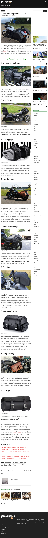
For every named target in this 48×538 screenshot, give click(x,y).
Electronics (36, 158)
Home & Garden (37, 199)
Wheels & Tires (37, 277)
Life (34, 213)
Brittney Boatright (5, 15)
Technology (3, 5)
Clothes (35, 147)
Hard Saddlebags (15, 462)
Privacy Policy (3, 533)
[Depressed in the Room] (40, 84)
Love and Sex (36, 216)
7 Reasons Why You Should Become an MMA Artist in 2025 (24, 471)
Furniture (36, 177)
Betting (35, 120)
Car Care (35, 135)
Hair (34, 190)
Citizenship (36, 145)
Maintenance (36, 218)
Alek (33, 48)
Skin (34, 248)
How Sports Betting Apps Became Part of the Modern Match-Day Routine (39, 103)
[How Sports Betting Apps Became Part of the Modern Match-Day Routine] (40, 96)
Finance (35, 171)
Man (35, 220)
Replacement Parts (38, 245)
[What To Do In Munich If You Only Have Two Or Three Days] (40, 70)
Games (35, 181)
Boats (35, 130)
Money (35, 228)
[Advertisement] (40, 24)
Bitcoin (35, 126)
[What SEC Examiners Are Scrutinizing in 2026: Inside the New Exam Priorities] (40, 39)
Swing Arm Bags (4, 465)
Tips (34, 263)
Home (2, 9)
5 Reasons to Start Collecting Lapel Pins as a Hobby (15, 501)
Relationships (36, 243)
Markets (35, 224)
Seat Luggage (8, 464)
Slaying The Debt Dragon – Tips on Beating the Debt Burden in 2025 (7, 472)
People (35, 239)
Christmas (36, 143)
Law (34, 209)
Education (36, 156)
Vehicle (35, 271)
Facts (35, 164)
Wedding (35, 275)
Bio (34, 122)
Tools (35, 265)
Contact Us (3, 529)
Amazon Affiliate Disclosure (6, 527)
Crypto (35, 151)
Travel (8, 5)
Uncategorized (37, 269)
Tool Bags (14, 465)
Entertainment (24, 1)
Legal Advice (36, 211)
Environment (36, 162)
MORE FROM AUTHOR (15, 489)
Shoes (35, 247)
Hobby (35, 196)
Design (35, 152)
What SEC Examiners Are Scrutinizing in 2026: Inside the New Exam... (39, 46)
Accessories (6, 9)
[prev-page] (1, 506)
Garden (35, 184)
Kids (34, 207)
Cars (35, 137)
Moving (35, 231)
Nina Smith (35, 63)
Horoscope (36, 201)
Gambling (36, 179)
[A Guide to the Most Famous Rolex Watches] (26, 495)
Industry (35, 205)
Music (35, 233)
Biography (36, 124)
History (35, 194)
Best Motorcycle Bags (7, 462)
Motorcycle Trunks (23, 462)
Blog (34, 128)
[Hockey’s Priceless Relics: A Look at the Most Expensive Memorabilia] (5, 495)
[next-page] (3, 506)
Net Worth (38, 1)
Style (35, 254)
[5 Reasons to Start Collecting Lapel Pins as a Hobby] (16, 495)
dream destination (17, 432)
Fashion (35, 167)
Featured (35, 169)
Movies (35, 230)
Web (35, 273)
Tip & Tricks (36, 262)
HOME (14, 1)
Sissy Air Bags (14, 464)
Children (35, 141)
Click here (5, 51)
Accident (35, 115)
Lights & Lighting (37, 215)
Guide (35, 188)
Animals (35, 117)
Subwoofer (36, 256)
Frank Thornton (35, 77)
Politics (35, 241)
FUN (34, 175)
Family (35, 166)
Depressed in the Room (38, 89)
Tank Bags (9, 465)
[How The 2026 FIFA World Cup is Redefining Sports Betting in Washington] (40, 54)
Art (34, 119)
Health (33, 1)
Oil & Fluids (36, 237)
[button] (45, 2)
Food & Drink (36, 173)
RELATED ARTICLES (5, 489)
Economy (35, 154)
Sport (35, 252)
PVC (18, 260)
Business (18, 1)
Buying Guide (36, 134)
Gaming (29, 1)
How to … (35, 203)
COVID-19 (36, 149)
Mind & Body (36, 226)
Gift (34, 186)
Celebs (35, 139)
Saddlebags (3, 464)
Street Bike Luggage (21, 464)
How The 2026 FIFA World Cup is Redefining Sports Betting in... (39, 61)
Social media (36, 250)
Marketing (36, 222)
